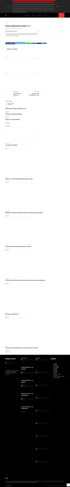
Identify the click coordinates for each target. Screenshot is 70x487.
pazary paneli (60, 481)
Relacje (54, 369)
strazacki (17, 481)
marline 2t (36, 481)
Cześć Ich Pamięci (56, 374)
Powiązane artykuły (10, 103)
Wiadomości (7, 143)
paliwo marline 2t (41, 481)
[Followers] (62, 6)
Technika (54, 368)
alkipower (50, 481)
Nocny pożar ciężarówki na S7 (12, 314)
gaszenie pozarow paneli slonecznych (25, 481)
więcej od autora (10, 104)
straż (31, 482)
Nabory (54, 370)
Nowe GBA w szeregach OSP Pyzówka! (13, 114)
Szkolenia (54, 375)
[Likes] (60, 6)
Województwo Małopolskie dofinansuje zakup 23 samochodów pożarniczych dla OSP (24, 212)
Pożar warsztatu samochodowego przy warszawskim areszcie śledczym (27, 6)
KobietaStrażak (13, 481)
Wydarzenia (7, 278)
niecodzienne (11, 482)
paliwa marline (33, 481)
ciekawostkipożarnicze (17, 482)
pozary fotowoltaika (55, 481)
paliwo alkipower (35, 482)
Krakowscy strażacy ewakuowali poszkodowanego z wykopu (24, 2)
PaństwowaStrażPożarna (25, 482)
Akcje (6, 177)
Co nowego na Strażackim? (11, 145)
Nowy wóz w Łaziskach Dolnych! (12, 119)
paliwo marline (46, 481)
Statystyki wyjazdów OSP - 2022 (58, 376)
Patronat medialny (56, 377)
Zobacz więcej (7, 123)
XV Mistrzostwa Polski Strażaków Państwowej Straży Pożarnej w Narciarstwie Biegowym (25, 280)
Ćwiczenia (55, 371)
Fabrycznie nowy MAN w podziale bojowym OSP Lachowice (34, 4)
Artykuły (7, 20)
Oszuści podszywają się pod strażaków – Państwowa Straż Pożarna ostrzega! (26, 8)
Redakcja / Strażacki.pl (12, 49)
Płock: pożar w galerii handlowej (47, 6)
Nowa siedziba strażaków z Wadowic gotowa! (15, 108)
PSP (30, 482)
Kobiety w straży (8, 481)
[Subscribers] (64, 6)
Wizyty (54, 373)
